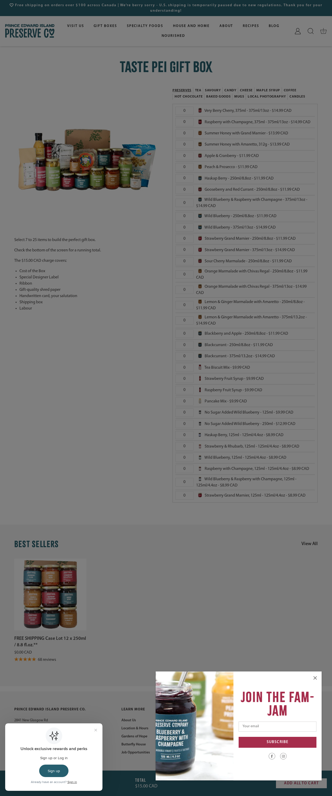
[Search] (310, 31)
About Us (128, 720)
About (226, 26)
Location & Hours (134, 728)
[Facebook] (272, 756)
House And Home (191, 26)
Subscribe (277, 742)
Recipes (251, 26)
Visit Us (75, 26)
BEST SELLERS (36, 544)
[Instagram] (283, 756)
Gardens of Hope (134, 736)
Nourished (173, 36)
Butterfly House (133, 744)
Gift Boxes (105, 26)
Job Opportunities (135, 752)
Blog (274, 26)
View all (309, 544)
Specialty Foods (145, 26)
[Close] (315, 678)
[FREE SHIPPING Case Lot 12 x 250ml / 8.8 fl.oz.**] (50, 595)
